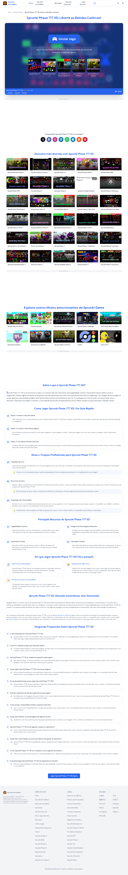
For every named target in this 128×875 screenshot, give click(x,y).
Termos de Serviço (74, 804)
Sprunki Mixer (72, 860)
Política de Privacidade (75, 800)
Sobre (37, 832)
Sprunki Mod (39, 840)
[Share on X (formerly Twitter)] (43, 139)
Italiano (115, 812)
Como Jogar (39, 824)
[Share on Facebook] (49, 139)
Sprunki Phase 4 (41, 836)
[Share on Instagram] (55, 139)
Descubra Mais (72, 808)
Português (103, 812)
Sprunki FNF (71, 836)
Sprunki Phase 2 (41, 844)
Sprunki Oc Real (63, 615)
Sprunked (58, 3)
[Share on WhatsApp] (67, 139)
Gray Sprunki (72, 816)
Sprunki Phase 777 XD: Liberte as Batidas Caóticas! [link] (42, 12)
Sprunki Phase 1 (72, 840)
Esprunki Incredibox (42, 804)
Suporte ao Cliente (74, 796)
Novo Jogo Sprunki (42, 816)
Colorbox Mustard (74, 812)
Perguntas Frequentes (43, 828)
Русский (102, 816)
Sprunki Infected (67, 3)
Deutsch (102, 804)
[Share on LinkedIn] (61, 139)
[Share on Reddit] (79, 139)
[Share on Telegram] (73, 139)
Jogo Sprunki (83, 3)
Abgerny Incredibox (74, 820)
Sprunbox (38, 856)
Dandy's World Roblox (75, 848)
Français (116, 804)
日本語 (115, 800)
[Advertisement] (64, 114)
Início (31, 3)
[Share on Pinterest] (85, 139)
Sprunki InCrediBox (39, 3)
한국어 (101, 808)
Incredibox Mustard (74, 832)
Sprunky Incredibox (42, 860)
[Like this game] (116, 91)
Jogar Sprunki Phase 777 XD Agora (64, 776)
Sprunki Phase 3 (41, 848)
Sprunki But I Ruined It (75, 852)
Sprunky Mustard (73, 856)
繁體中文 (102, 800)
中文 (114, 796)
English (101, 796)
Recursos (38, 820)
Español (116, 808)
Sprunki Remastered (74, 824)
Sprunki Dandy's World (75, 828)
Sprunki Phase (18, 12)
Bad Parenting (40, 852)
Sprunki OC (71, 844)
